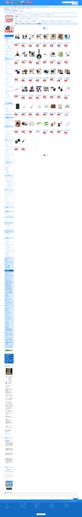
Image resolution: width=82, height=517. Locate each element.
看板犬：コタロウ (8, 433)
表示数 (16, 23)
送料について (36, 506)
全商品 (6, 37)
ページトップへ (76, 498)
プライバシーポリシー (67, 506)
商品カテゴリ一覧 (7, 506)
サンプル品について (52, 506)
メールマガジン (7, 358)
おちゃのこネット (75, 500)
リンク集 (6, 362)
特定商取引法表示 (7, 354)
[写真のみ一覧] (40, 23)
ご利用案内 (6, 356)
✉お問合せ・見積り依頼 (8, 360)
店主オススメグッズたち (23, 506)
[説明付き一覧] (42, 23)
